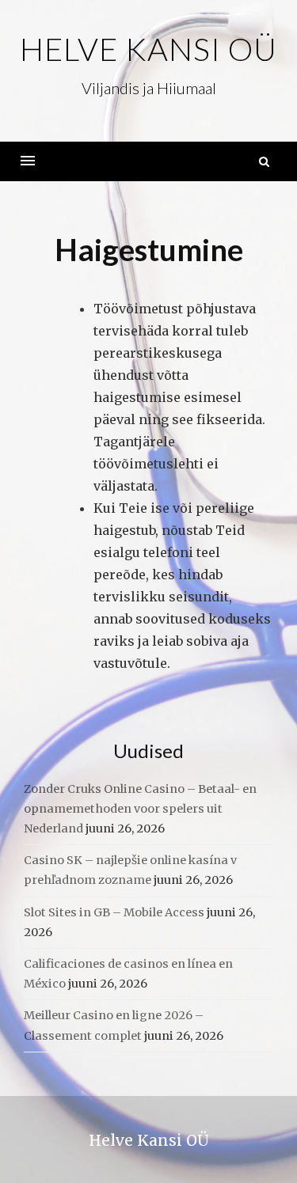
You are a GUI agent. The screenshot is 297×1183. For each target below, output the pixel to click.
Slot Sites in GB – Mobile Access (114, 912)
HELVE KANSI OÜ (148, 49)
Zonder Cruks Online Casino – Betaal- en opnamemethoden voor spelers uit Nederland (140, 809)
